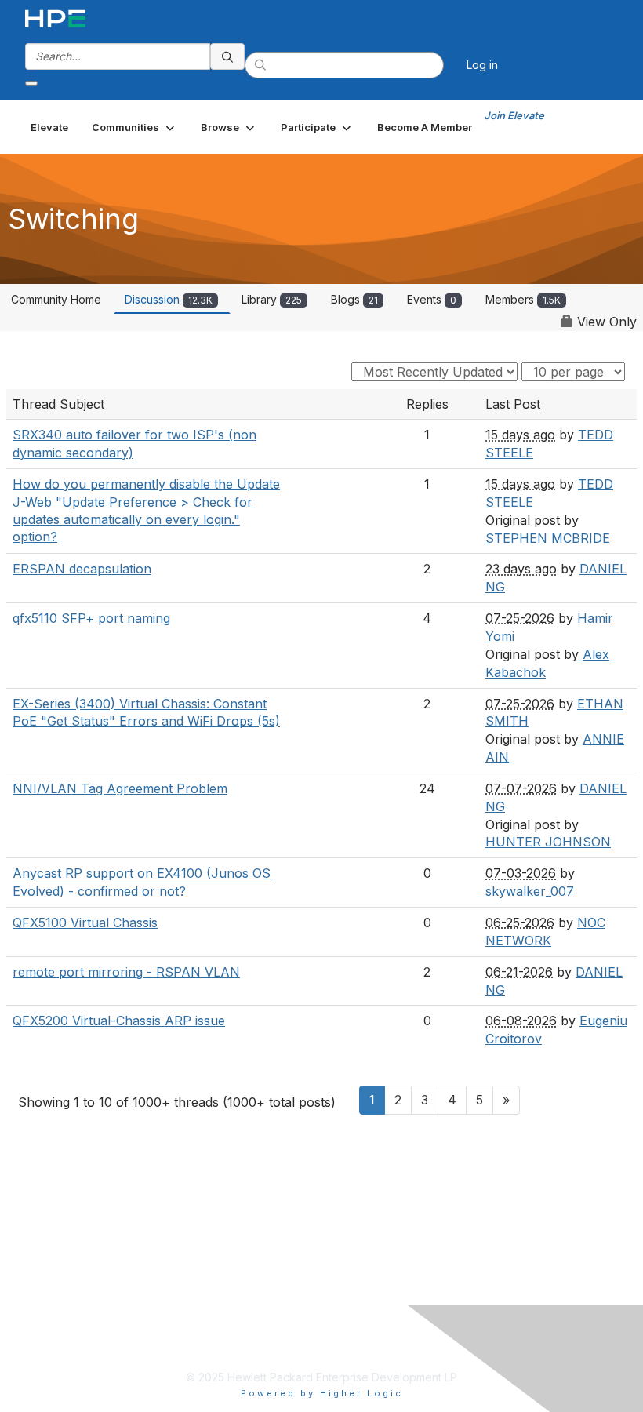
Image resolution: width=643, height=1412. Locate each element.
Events (431, 299)
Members (523, 299)
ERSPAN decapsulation (82, 569)
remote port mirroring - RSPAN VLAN (126, 972)
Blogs (354, 299)
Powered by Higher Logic (322, 1393)
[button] (134, 127)
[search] (227, 56)
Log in (482, 64)
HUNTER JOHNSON (548, 842)
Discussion (169, 299)
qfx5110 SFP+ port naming (91, 618)
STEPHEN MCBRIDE (547, 538)
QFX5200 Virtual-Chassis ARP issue (119, 1020)
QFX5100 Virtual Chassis (85, 922)
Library (272, 299)
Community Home (56, 299)
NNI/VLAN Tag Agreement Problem (120, 788)
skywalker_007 (529, 891)
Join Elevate (514, 115)
